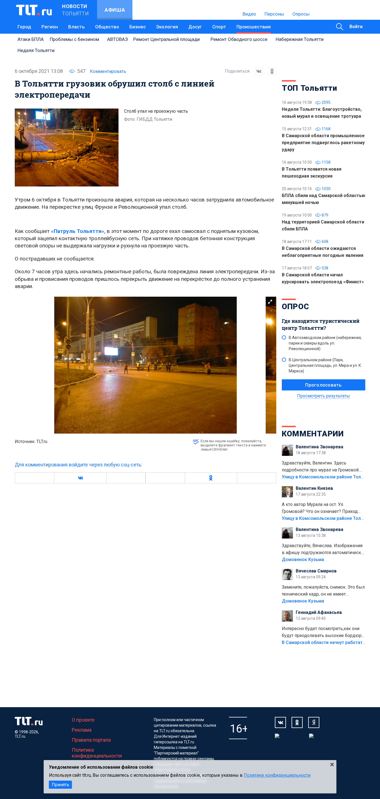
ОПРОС (295, 306)
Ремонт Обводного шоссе (239, 39)
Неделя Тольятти (36, 50)
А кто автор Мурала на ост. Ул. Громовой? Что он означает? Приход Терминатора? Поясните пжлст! (320, 508)
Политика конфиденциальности (97, 753)
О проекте (83, 720)
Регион (49, 26)
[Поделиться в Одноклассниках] (269, 71)
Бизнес (137, 26)
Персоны (274, 14)
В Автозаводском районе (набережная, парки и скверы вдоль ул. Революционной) (325, 343)
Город (24, 26)
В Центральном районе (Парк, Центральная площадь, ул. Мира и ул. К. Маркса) (325, 365)
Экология (167, 26)
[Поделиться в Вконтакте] (256, 71)
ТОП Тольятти (309, 88)
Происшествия (253, 26)
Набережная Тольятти (300, 39)
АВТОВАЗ (117, 39)
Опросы (301, 14)
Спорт (219, 26)
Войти (355, 26)
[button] (80, 477)
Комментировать (108, 71)
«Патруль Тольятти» (77, 231)
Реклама (82, 730)
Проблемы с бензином (74, 39)
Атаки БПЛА (31, 39)
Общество (107, 26)
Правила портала (91, 740)
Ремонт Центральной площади (166, 39)
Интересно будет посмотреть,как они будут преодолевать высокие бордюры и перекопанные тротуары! (323, 632)
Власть (76, 26)
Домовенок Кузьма (303, 559)
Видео (249, 14)
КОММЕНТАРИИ (313, 433)
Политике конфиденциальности (277, 775)
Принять (60, 784)
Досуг (195, 26)
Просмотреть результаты (323, 396)
